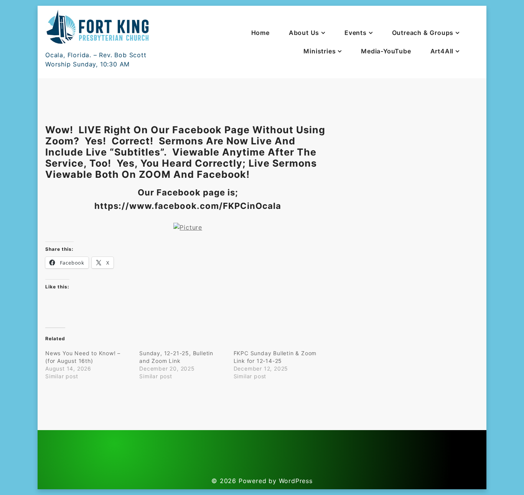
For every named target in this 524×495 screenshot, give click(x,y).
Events (355, 32)
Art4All (442, 51)
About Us (304, 32)
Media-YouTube (386, 51)
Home (260, 32)
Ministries (319, 51)
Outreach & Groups (423, 32)
